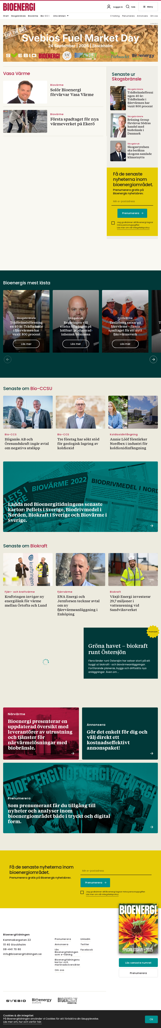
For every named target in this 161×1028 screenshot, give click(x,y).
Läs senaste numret (138, 963)
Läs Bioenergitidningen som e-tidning (66, 952)
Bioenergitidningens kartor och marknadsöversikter (67, 962)
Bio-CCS (45, 16)
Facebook (86, 949)
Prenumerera (128, 16)
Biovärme (33, 16)
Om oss (154, 16)
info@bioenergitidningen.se (22, 954)
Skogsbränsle (18, 16)
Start (6, 16)
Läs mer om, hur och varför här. (22, 1022)
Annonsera (142, 16)
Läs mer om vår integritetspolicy (133, 227)
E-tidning (115, 16)
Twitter (84, 944)
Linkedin (85, 939)
